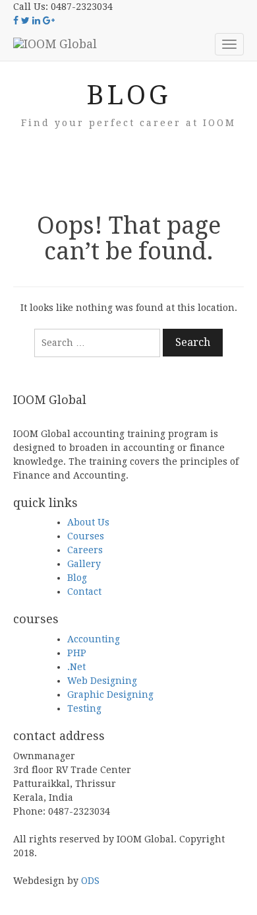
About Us (88, 522)
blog (128, 95)
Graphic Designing (110, 694)
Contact (84, 591)
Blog (77, 577)
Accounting (93, 639)
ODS (90, 880)
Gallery (84, 564)
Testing (84, 708)
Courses (85, 536)
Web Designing (102, 680)
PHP (76, 653)
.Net (76, 666)
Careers (85, 550)
